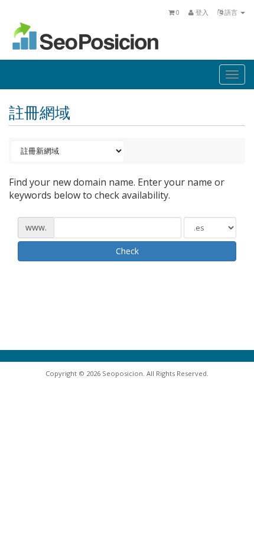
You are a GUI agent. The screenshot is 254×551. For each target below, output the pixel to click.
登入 (201, 12)
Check (127, 251)
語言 (231, 12)
